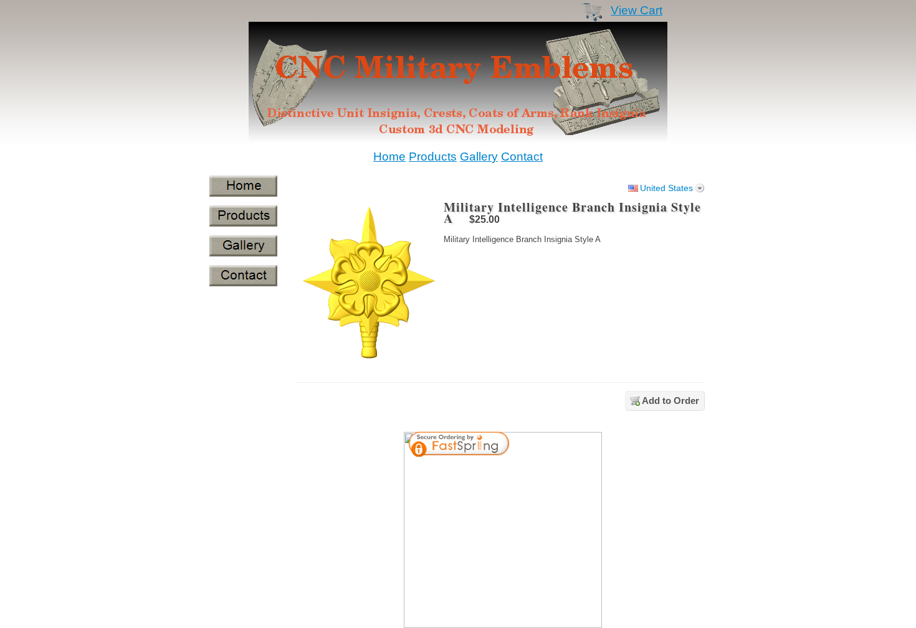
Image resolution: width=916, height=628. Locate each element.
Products (433, 156)
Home (389, 156)
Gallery (479, 156)
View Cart (636, 10)
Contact (522, 156)
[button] (560, 446)
